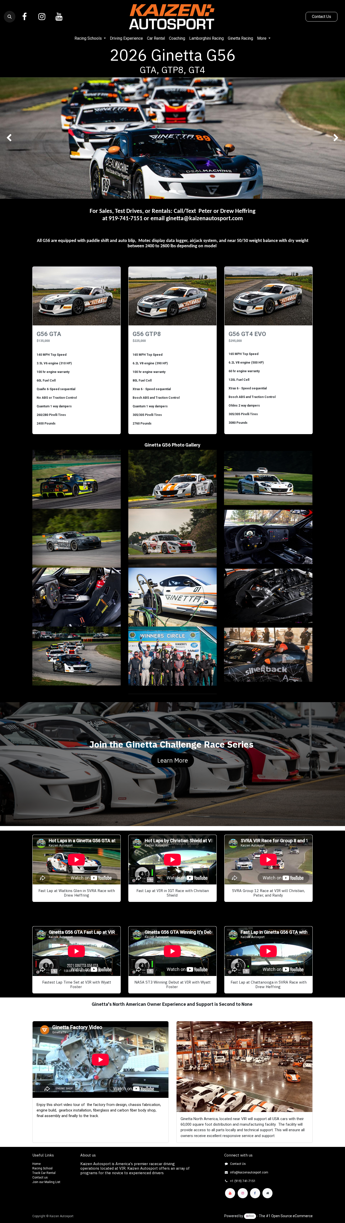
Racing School (42, 1168)
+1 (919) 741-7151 (243, 1181)
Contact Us (321, 16)
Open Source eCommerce (292, 1216)
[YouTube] (59, 17)
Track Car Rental (44, 1173)
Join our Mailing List (46, 1182)
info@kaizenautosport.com (249, 1172)
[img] (14, 138)
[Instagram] (42, 17)
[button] (9, 17)
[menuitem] (90, 38)
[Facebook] (24, 17)
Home (36, 1164)
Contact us (40, 1177)
